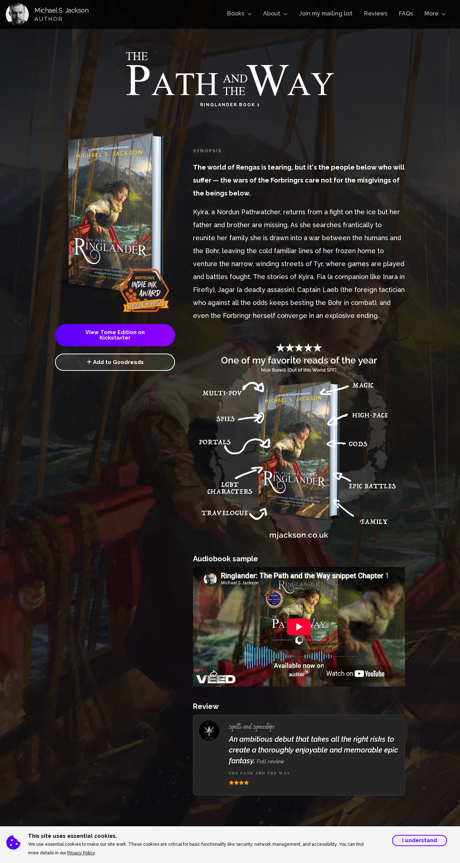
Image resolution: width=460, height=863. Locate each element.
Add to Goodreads (118, 362)
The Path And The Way (259, 773)
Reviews (375, 13)
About (271, 13)
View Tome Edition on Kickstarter (115, 335)
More (431, 13)
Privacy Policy (81, 852)
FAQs (406, 13)
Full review (270, 761)
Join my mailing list (326, 13)
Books (235, 13)
